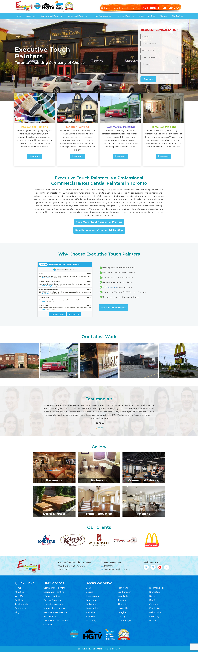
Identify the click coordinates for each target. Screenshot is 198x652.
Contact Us (177, 16)
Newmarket (92, 608)
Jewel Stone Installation (55, 620)
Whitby (121, 616)
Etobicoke (154, 608)
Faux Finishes (50, 616)
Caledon (153, 604)
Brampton (154, 592)
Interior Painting (126, 16)
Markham (123, 588)
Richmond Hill (156, 588)
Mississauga (92, 596)
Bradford (153, 600)
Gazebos (47, 624)
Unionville (123, 608)
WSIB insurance (109, 287)
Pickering (91, 620)
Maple (152, 620)
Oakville (90, 612)
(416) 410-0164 (170, 7)
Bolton (152, 596)
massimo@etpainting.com (115, 569)
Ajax (88, 588)
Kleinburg (154, 616)
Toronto (122, 600)
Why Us (19, 596)
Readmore (34, 156)
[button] (96, 428)
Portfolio (19, 600)
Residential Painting (77, 16)
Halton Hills (155, 612)
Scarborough (124, 592)
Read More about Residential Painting (99, 222)
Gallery (163, 16)
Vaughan (122, 612)
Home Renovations (101, 16)
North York (91, 600)
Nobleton (91, 604)
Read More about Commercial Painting (99, 230)
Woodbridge (124, 620)
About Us (31, 16)
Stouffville (123, 596)
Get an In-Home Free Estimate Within (128, 8)
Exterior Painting (147, 16)
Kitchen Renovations (54, 608)
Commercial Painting (51, 16)
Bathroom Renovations (55, 612)
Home (18, 16)
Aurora (89, 592)
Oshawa (90, 616)
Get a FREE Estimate (113, 307)
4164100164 (108, 566)
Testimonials (21, 604)
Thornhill (122, 604)
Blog (17, 612)
